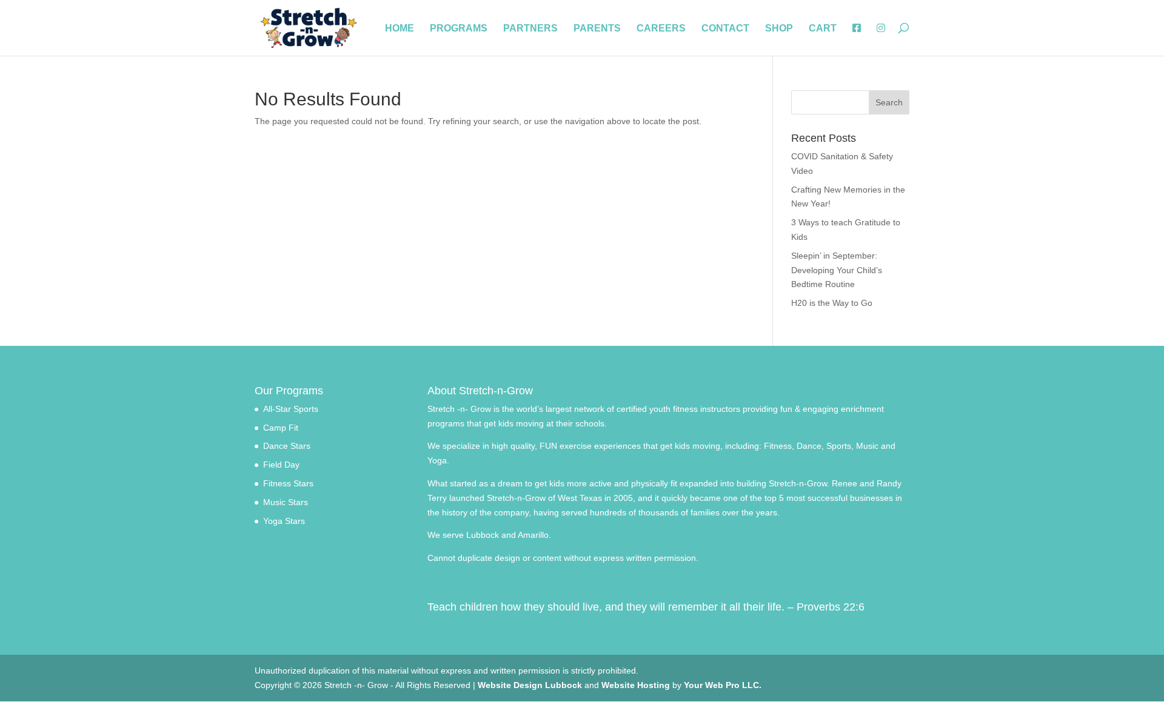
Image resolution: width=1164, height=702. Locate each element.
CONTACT (725, 28)
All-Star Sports (290, 409)
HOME (399, 28)
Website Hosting (635, 685)
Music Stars (285, 502)
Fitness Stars (288, 483)
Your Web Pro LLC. (722, 685)
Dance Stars (286, 446)
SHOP (779, 28)
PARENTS (597, 28)
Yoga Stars (284, 521)
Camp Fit (280, 427)
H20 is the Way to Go (831, 303)
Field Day (281, 464)
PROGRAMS (458, 28)
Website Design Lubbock (530, 685)
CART (823, 28)
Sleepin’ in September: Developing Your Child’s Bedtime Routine (836, 270)
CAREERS (661, 28)
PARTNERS (530, 28)
